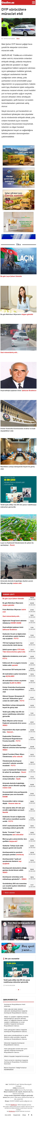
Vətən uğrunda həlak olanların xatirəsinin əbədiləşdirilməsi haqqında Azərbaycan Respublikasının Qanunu (15, 1010)
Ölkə (18, 38)
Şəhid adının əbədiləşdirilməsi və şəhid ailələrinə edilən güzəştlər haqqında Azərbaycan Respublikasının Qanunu (16, 1037)
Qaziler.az (14, 1105)
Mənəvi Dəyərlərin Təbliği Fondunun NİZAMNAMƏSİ (15, 1068)
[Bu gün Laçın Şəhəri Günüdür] (18, 261)
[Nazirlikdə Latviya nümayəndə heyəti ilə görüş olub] (18, 451)
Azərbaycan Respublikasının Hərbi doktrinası (14, 1005)
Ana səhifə (8, 1115)
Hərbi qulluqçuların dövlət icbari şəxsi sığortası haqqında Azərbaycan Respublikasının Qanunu (15, 1050)
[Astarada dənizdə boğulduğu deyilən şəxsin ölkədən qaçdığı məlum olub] (18, 565)
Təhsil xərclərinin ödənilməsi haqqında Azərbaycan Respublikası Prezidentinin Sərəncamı (16, 1062)
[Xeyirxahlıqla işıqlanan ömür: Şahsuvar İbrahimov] (18, 375)
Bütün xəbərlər (10, 893)
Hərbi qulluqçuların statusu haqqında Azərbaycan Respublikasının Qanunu (15, 1030)
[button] (6, 976)
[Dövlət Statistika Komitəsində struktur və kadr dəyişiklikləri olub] (18, 413)
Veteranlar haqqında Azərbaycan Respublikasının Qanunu (14, 1044)
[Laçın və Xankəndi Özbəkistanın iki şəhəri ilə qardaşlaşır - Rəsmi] (18, 527)
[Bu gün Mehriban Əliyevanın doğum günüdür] (18, 299)
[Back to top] (31, 1120)
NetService (12, 1111)
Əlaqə (24, 1115)
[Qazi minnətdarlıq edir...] (18, 337)
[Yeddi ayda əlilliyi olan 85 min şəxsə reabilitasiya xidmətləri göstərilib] (18, 489)
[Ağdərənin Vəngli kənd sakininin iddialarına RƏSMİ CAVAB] (18, 969)
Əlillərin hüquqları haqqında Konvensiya (16, 1056)
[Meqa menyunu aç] (33, 2)
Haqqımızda (16, 1115)
